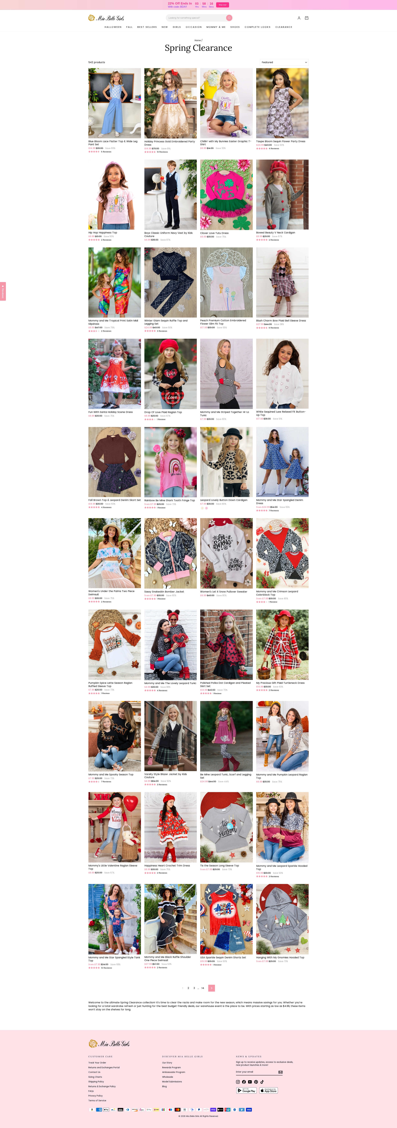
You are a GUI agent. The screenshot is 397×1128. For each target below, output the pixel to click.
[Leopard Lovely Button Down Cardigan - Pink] (206, 508)
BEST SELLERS (147, 27)
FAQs (91, 1091)
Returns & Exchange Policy (102, 1086)
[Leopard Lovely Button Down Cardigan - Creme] (202, 508)
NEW (165, 27)
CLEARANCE (283, 27)
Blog (164, 1086)
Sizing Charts (95, 1077)
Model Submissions (172, 1081)
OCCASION (194, 27)
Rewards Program (171, 1067)
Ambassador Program (173, 1072)
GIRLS (177, 27)
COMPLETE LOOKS (258, 27)
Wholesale (167, 1077)
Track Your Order (97, 1062)
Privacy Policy (95, 1095)
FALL (129, 27)
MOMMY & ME (216, 27)
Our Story (167, 1062)
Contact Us (94, 1072)
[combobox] (199, 18)
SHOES (235, 27)
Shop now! (223, 5)
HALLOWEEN (113, 27)
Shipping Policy (96, 1081)
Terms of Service (97, 1100)
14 (203, 988)
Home (198, 40)
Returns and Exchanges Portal (104, 1067)
